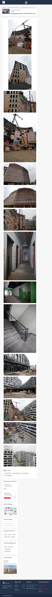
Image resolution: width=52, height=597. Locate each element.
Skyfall (5, 534)
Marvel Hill (13, 536)
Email (5, 488)
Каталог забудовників (8, 475)
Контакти (23, 587)
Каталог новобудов (24, 473)
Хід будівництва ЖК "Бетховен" (10, 564)
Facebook (42, 588)
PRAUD (5, 546)
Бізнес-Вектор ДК (7, 551)
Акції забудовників (7, 473)
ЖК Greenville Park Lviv (16, 10)
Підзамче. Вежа (7, 536)
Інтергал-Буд (10, 546)
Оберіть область (7, 493)
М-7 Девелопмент (7, 549)
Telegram (46, 588)
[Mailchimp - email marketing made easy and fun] (14, 497)
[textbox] (10, 523)
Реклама (23, 585)
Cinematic (9, 534)
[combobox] (10, 523)
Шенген (14, 534)
